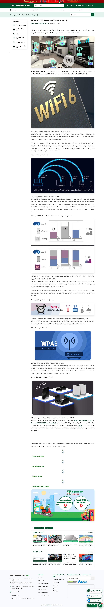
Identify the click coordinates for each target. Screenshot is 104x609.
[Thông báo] (82, 582)
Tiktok (55, 588)
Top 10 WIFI (49, 528)
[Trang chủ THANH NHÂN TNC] (21, 5)
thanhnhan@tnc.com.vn (18, 591)
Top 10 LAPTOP (39, 528)
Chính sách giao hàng (43, 595)
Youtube (56, 585)
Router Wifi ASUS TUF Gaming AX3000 (44, 423)
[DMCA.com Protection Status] (72, 582)
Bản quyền (41, 580)
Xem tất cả (90, 532)
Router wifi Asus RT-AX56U (83, 420)
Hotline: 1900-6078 (59, 579)
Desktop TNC (25, 9)
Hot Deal (52, 9)
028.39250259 (15, 595)
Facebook (56, 582)
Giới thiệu (40, 577)
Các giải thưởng (42, 589)
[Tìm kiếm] (92, 14)
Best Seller (45, 9)
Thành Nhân (49, 605)
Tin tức (70, 9)
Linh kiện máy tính (34, 9)
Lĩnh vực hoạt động (43, 586)
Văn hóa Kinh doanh (43, 583)
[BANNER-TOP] (52, 1)
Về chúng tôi (89, 9)
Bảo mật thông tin (43, 592)
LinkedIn (56, 591)
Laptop (80, 425)
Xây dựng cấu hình (80, 9)
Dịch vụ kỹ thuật (60, 9)
